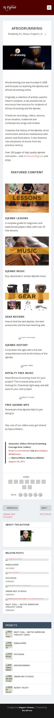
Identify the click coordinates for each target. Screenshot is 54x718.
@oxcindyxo (41, 450)
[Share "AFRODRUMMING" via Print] (30, 487)
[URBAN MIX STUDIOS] (27, 586)
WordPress (27, 710)
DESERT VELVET (21, 687)
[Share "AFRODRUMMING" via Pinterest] (27, 481)
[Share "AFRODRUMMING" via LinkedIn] (32, 481)
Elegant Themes (26, 707)
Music (26, 33)
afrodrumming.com (33, 156)
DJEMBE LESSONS (16, 218)
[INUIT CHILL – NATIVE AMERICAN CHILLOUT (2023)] (27, 599)
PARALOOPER (12, 564)
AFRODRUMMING (22, 665)
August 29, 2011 (17, 461)
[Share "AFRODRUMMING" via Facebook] (10, 481)
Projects (34, 33)
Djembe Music (15, 271)
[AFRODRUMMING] (9, 667)
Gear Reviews (14, 316)
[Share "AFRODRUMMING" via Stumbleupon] (43, 481)
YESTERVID (11, 578)
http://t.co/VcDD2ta (19, 450)
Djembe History (16, 345)
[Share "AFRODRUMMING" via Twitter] (16, 481)
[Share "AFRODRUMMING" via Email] (24, 487)
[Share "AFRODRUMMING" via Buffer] (38, 481)
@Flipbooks (15, 454)
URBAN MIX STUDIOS (16, 591)
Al (20, 33)
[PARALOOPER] (27, 560)
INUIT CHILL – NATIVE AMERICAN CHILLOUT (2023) (22, 605)
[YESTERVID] (27, 573)
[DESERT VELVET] (9, 689)
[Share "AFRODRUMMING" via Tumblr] (21, 481)
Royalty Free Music (19, 373)
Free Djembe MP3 (17, 404)
